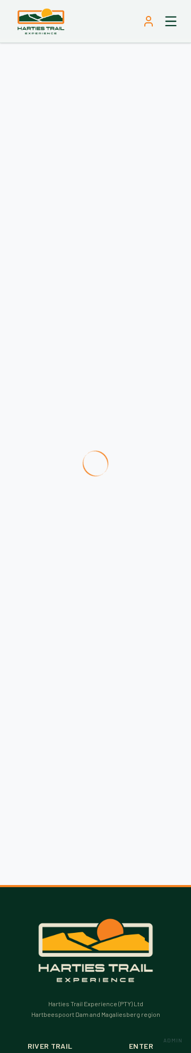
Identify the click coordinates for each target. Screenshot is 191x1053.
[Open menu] (170, 21)
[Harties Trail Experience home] (41, 21)
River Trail (50, 1045)
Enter (141, 1045)
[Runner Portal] (148, 21)
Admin (173, 1040)
